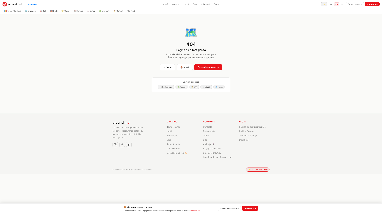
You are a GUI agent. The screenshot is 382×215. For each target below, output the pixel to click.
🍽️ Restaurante (166, 87)
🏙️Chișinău (30, 11)
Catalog (175, 4)
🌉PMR (53, 11)
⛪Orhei (91, 11)
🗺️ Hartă (219, 87)
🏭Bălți (43, 11)
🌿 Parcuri (181, 87)
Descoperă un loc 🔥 (177, 153)
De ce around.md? (212, 153)
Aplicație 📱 (209, 144)
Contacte (207, 127)
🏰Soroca (78, 11)
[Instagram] (115, 144)
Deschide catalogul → (208, 67)
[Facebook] (122, 144)
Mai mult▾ (132, 11)
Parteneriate (209, 131)
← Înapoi (167, 67)
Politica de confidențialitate (252, 127)
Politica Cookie (246, 131)
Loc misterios (173, 148)
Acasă (165, 4)
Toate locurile (173, 127)
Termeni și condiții (248, 135)
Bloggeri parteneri (212, 148)
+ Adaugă (205, 4)
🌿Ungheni (104, 11)
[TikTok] (129, 144)
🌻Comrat (118, 11)
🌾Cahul (65, 11)
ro (336, 4)
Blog (195, 4)
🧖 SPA (194, 87)
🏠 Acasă (184, 67)
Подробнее (195, 210)
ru (331, 4)
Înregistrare (372, 4)
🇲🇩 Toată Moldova (12, 11)
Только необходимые (229, 208)
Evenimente (172, 135)
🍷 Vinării (206, 87)
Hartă (186, 4)
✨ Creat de (258, 169)
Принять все (250, 208)
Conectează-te (355, 4)
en (342, 4)
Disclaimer (244, 140)
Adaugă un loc (174, 144)
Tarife (216, 4)
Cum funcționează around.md (217, 157)
